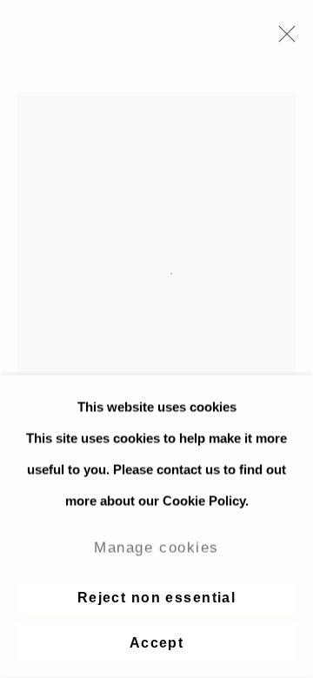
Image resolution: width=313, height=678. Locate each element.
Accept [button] (157, 642)
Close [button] (283, 39)
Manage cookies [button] (156, 547)
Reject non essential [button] (156, 597)
